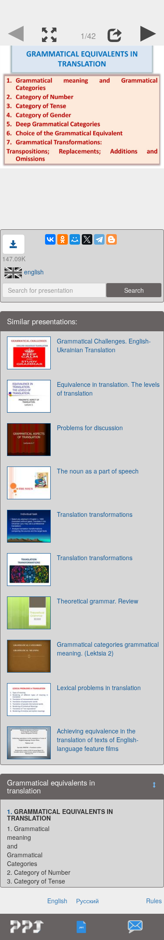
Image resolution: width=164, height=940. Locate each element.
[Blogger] (111, 239)
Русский (87, 900)
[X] (87, 239)
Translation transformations (95, 514)
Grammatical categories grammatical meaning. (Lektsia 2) (108, 648)
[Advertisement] (82, 11)
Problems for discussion (90, 427)
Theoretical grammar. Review (97, 600)
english (34, 271)
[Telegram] (99, 239)
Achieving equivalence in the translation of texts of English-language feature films (98, 739)
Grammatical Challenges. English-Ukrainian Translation (104, 345)
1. (9, 811)
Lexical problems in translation (99, 687)
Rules (154, 900)
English (57, 900)
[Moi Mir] (75, 239)
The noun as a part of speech (98, 470)
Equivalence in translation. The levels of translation (108, 388)
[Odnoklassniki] (62, 239)
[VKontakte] (50, 239)
